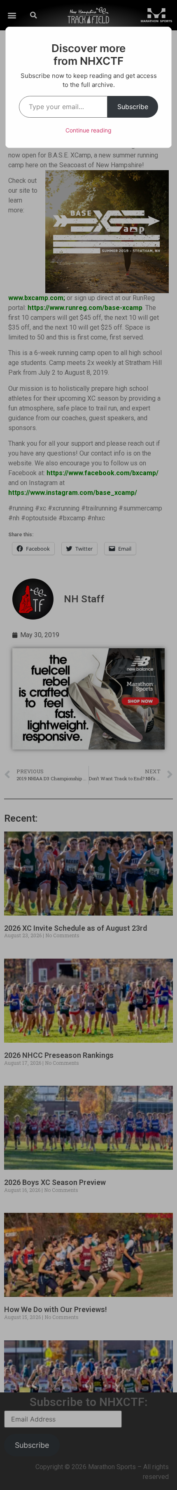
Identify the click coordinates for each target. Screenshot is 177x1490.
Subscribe (132, 107)
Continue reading (88, 130)
